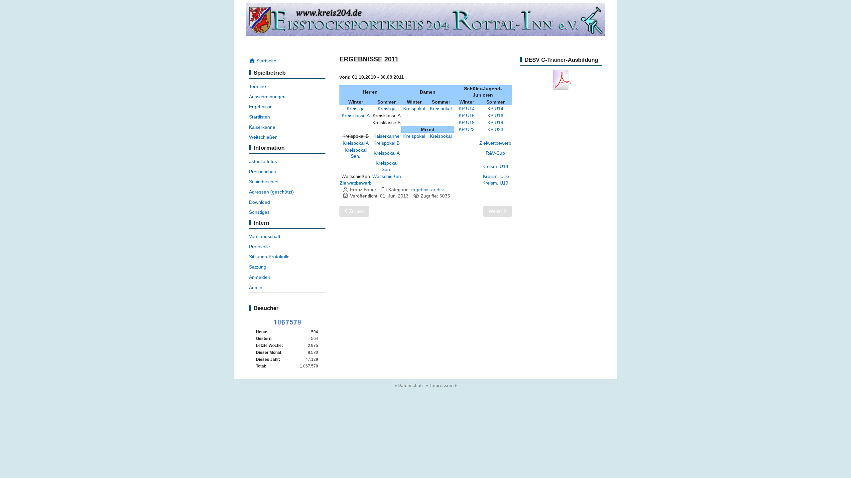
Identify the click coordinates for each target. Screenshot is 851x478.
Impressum (442, 385)
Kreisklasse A (356, 115)
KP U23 (467, 129)
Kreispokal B (386, 143)
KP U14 (467, 108)
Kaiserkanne (386, 136)
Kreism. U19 (495, 183)
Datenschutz (411, 385)
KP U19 (467, 122)
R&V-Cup (495, 153)
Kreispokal (414, 108)
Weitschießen (386, 176)
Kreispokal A (356, 143)
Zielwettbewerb (495, 143)
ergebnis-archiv (427, 189)
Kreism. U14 (495, 166)
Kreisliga (356, 108)
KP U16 (467, 115)
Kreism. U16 (496, 176)
